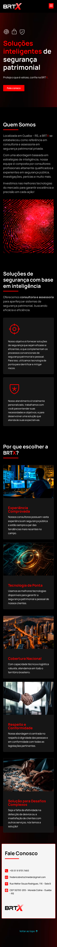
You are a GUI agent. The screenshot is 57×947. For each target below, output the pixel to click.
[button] (51, 5)
